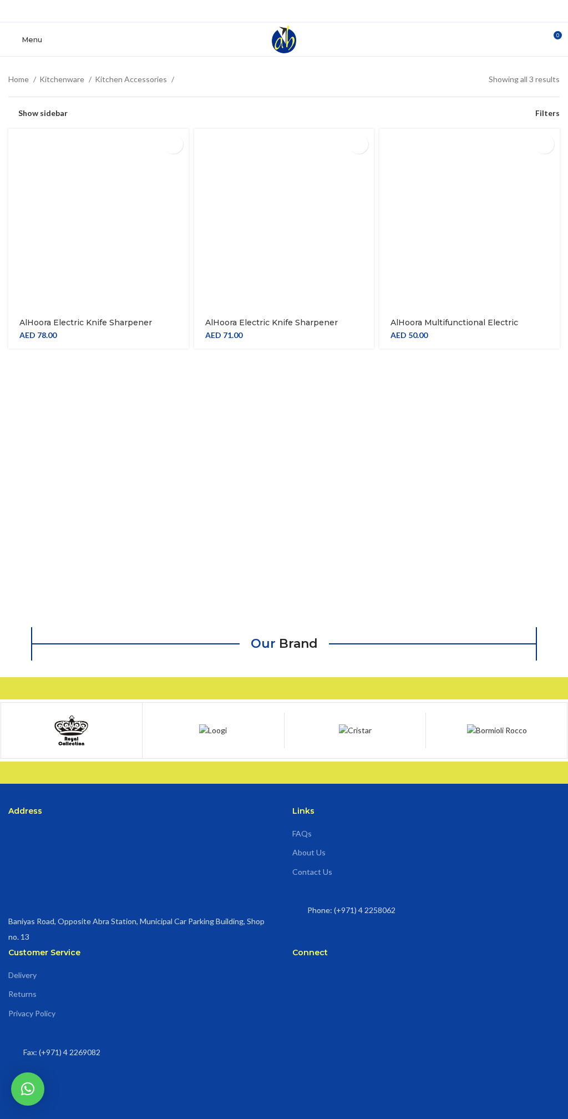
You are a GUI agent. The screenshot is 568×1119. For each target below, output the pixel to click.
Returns (22, 994)
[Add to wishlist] (173, 144)
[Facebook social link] (267, 11)
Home (19, 79)
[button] (27, 1089)
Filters (547, 112)
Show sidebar (43, 112)
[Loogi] (276, 730)
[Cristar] (418, 730)
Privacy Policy (31, 1013)
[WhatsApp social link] (301, 11)
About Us (309, 852)
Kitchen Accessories (132, 79)
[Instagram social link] (284, 11)
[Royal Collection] (134, 730)
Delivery (22, 975)
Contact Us (312, 871)
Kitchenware (62, 79)
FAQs (302, 833)
